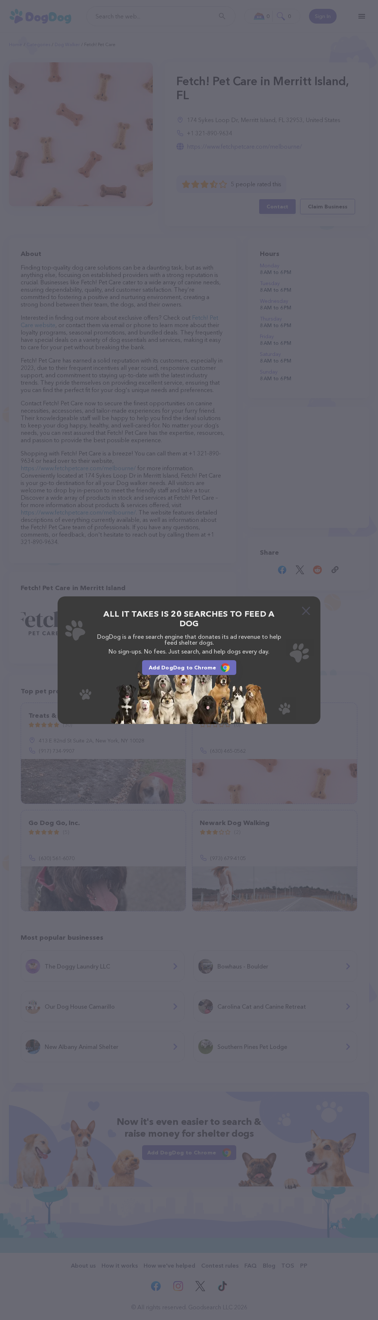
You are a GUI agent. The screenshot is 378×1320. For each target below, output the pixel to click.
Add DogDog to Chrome (182, 667)
